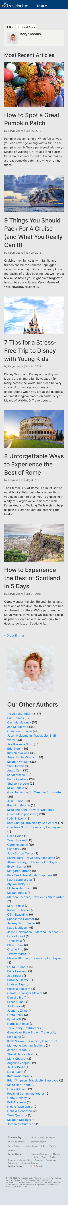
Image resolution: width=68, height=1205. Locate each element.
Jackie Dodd (16, 1067)
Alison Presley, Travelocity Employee (32, 862)
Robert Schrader (18, 910)
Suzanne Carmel (18, 980)
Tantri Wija (14, 940)
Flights (56, 1154)
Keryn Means (15, 130)
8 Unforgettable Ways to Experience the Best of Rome (34, 464)
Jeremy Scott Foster (21, 923)
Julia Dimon (15, 801)
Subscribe (12, 1163)
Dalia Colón (15, 836)
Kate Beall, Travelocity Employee (29, 875)
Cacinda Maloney (19, 722)
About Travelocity (16, 1141)
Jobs (43, 1146)
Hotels (35, 1157)
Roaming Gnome (18, 805)
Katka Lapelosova (19, 879)
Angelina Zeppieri (19, 1063)
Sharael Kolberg (18, 783)
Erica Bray (14, 849)
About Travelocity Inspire (43, 1137)
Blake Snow (15, 945)
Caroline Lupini (17, 844)
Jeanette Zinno (17, 1010)
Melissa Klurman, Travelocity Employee (34, 958)
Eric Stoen (14, 748)
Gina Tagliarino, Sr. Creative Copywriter (34, 792)
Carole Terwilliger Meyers (24, 993)
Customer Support (37, 1141)
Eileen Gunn (15, 1002)
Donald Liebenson (19, 1111)
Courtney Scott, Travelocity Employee (33, 827)
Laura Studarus (17, 967)
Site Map (12, 1150)
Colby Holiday (17, 1098)
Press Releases (15, 1146)
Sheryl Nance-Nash (20, 1054)
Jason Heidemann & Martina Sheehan (32, 932)
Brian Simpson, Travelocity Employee (32, 1080)
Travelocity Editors (20, 713)
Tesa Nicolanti (17, 840)
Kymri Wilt (14, 1019)
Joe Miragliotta (17, 727)
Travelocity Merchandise (19, 1160)
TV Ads (53, 1146)
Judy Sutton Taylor (20, 853)
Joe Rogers (15, 975)
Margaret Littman (19, 871)
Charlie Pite (15, 949)
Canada (39, 1166)
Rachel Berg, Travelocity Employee (31, 858)
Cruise (53, 1157)
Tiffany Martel (17, 954)
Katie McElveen (17, 927)
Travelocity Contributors (24, 1028)
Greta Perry (15, 1015)
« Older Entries (14, 635)
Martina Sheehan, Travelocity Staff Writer (35, 897)
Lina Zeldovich (17, 1089)
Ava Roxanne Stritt (20, 744)
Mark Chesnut (16, 1058)
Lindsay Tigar (16, 984)
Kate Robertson (18, 1076)
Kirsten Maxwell (18, 753)
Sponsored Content (20, 919)
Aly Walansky (16, 884)
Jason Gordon (17, 1050)
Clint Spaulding (17, 914)
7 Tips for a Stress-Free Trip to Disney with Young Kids (30, 350)
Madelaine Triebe (19, 1085)
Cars (44, 1157)
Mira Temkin (15, 906)
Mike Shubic (15, 788)
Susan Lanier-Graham (21, 757)
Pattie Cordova (17, 779)
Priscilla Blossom (18, 989)
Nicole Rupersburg (20, 1106)
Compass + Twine (19, 731)
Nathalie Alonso (18, 1023)
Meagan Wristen (18, 761)
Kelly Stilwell (15, 818)
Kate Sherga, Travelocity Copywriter (32, 823)
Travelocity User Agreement (34, 1184)
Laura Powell (16, 936)
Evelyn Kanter (16, 866)
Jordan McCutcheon (21, 1124)
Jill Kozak (13, 1006)
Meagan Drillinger (19, 1120)
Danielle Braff (16, 997)
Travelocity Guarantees (45, 1160)
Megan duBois (17, 892)
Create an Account (29, 1163)
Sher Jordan (15, 766)
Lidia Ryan (14, 1071)
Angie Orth (14, 770)
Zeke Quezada (17, 1115)
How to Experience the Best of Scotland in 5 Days (32, 578)
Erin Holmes (15, 718)
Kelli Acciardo (16, 1102)
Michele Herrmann (19, 888)
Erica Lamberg (17, 971)
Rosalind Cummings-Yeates (26, 1093)
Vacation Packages (40, 1154)
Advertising (31, 1146)
